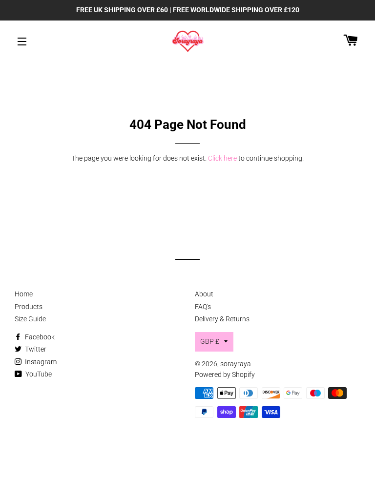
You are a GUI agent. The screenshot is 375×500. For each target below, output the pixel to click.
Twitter (34, 349)
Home (24, 294)
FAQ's (203, 307)
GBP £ (209, 341)
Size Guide (30, 319)
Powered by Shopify (225, 374)
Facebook (39, 337)
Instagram (40, 362)
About (204, 294)
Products (28, 307)
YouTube (38, 374)
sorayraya (235, 364)
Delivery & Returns (222, 319)
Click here (222, 158)
